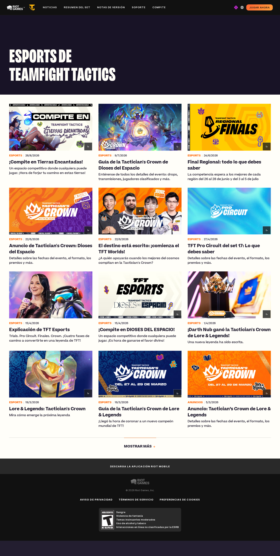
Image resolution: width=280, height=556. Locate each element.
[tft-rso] (32, 7)
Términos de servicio (136, 499)
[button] (50, 143)
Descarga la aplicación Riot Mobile (140, 466)
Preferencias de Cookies (180, 499)
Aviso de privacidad (96, 499)
